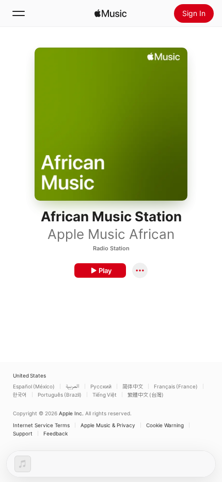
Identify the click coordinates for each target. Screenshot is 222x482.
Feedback (55, 433)
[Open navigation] (18, 13)
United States (29, 375)
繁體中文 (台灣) (146, 394)
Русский (101, 386)
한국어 (20, 394)
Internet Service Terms (41, 425)
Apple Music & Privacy (108, 425)
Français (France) (176, 386)
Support (23, 433)
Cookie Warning (165, 425)
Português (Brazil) (60, 394)
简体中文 (132, 386)
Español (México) (34, 386)
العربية (73, 386)
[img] (110, 13)
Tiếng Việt (104, 394)
